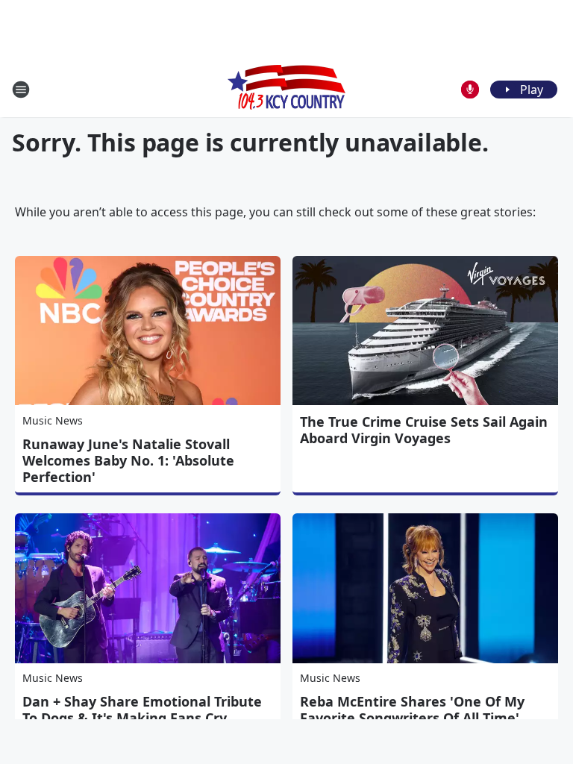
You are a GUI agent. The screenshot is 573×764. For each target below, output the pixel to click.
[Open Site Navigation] (21, 89)
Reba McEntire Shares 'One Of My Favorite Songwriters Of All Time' (412, 709)
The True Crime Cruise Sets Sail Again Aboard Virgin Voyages (424, 429)
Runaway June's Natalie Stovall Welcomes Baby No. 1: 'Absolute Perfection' (128, 460)
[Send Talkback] (470, 89)
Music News (52, 420)
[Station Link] (286, 89)
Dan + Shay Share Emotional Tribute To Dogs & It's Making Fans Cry (142, 709)
